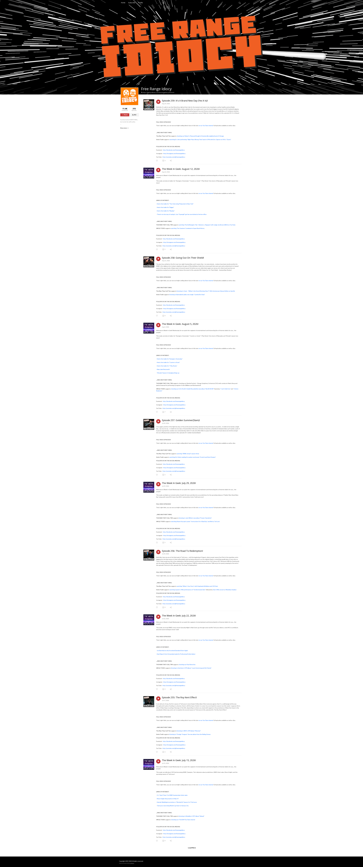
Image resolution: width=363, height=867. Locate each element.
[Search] (239, 3)
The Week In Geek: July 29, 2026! (179, 483)
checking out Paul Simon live (187, 664)
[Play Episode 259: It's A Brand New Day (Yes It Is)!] (158, 102)
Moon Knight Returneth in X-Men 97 (168, 798)
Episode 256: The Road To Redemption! (182, 551)
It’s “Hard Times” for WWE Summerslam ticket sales (172, 795)
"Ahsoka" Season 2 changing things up (168, 373)
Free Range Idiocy (156, 88)
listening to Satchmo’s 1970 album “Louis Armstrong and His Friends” (191, 668)
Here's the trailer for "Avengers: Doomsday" (170, 359)
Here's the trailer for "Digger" (165, 207)
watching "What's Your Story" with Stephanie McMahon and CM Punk (197, 586)
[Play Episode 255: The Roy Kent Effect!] (158, 698)
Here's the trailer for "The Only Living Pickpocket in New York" (175, 204)
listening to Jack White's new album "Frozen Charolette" (195, 518)
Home (123, 3)
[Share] (171, 161)
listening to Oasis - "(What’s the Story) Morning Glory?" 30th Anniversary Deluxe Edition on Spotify (206, 291)
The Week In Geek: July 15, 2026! (179, 760)
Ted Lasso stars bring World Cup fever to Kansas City (173, 805)
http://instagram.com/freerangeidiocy (174, 153)
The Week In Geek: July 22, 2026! (179, 615)
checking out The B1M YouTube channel (183, 819)
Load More (192, 848)
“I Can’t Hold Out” (225, 389)
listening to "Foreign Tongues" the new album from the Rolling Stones (190, 734)
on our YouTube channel (206, 125)
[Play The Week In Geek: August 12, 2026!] (158, 170)
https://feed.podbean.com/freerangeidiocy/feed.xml (158, 92)
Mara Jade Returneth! (163, 369)
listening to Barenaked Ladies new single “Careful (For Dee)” (187, 294)
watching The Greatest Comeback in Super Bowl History (187, 228)
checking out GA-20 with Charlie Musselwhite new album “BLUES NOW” (192, 389)
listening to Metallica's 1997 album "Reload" (191, 816)
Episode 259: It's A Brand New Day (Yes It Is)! (185, 100)
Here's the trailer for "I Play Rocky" (167, 366)
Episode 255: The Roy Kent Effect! (179, 697)
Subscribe (131, 3)
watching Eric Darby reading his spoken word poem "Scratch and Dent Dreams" (192, 457)
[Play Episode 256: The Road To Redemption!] (158, 552)
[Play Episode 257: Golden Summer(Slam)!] (158, 421)
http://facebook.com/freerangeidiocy (174, 150)
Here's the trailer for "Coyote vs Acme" (168, 362)
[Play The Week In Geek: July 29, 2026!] (158, 484)
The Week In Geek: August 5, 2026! (180, 324)
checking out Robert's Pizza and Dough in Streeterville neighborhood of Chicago (200, 136)
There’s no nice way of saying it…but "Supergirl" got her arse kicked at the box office (181, 214)
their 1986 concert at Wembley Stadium (224, 589)
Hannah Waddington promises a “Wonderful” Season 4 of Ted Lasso (177, 802)
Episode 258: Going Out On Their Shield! (183, 257)
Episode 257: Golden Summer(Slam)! (181, 420)
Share (126, 115)
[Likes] (157, 161)
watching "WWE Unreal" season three (188, 453)
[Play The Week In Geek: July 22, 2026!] (158, 617)
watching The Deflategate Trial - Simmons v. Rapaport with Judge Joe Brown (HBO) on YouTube (207, 225)
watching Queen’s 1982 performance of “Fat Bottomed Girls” (187, 589)
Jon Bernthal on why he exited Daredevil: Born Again (172, 650)
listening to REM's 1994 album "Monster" (189, 731)
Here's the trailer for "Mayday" (166, 211)
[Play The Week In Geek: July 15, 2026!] (158, 761)
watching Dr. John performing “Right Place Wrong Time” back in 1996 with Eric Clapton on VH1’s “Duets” (200, 139)
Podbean (132, 863)
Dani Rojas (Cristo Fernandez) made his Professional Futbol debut (176, 654)
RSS (135, 115)
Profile (140, 3)
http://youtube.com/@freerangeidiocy (174, 157)
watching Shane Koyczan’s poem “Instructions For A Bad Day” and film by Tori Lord (195, 521)
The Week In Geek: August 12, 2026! (181, 169)
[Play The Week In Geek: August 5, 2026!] (158, 325)
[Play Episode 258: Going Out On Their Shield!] (158, 259)
